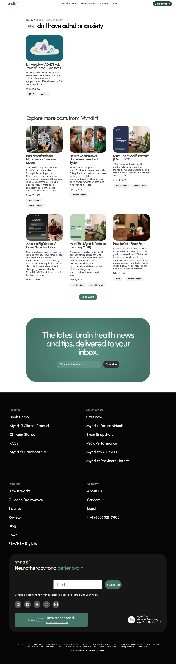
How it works (87, 3)
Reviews (104, 3)
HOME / (31, 20)
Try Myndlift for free (57, 622)
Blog (115, 3)
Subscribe (113, 584)
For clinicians (69, 3)
